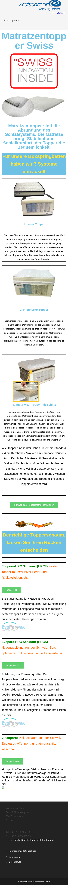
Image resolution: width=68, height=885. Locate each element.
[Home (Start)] (4, 20)
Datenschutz (15, 861)
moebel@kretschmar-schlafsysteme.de (34, 840)
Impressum (14, 857)
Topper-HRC (14, 20)
